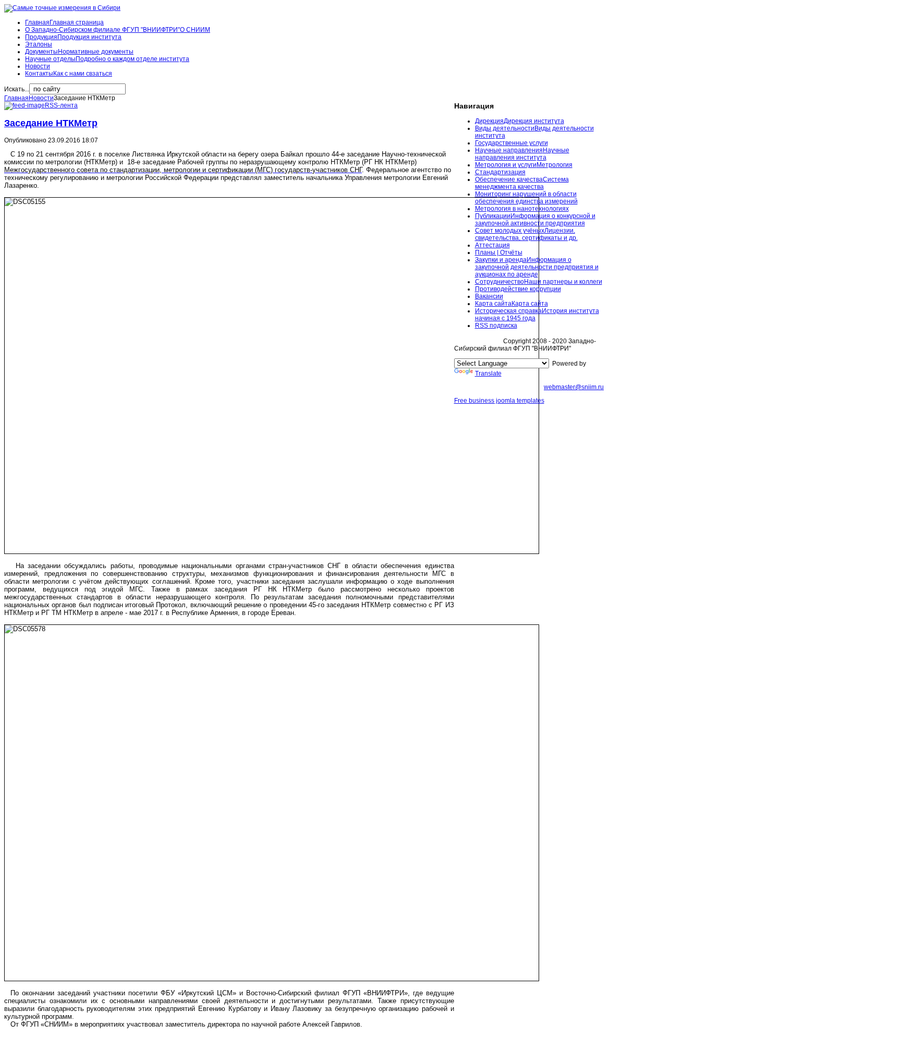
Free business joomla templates (499, 400)
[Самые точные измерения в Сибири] (62, 7)
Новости (41, 98)
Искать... (16, 89)
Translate (488, 373)
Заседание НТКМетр (51, 123)
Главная (16, 98)
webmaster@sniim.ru (574, 387)
